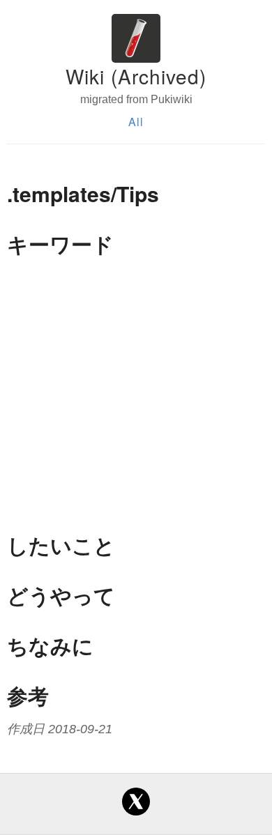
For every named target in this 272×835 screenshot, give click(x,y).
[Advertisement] (136, 394)
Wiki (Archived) (136, 76)
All (136, 122)
